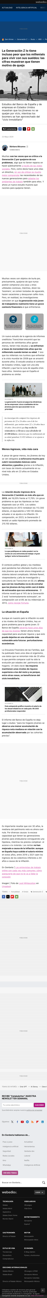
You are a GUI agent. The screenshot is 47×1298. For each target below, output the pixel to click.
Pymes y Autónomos (32, 1255)
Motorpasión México (32, 1281)
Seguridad (7, 1151)
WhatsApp (7, 1165)
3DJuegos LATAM (31, 1271)
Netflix (26, 1160)
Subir (37, 1192)
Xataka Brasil (7, 1274)
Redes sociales (8, 1156)
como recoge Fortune (18, 603)
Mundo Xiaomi (8, 1219)
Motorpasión (29, 1236)
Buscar (44, 1182)
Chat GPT (23, 1087)
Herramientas (29, 1146)
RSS (32, 1121)
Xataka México (8, 1271)
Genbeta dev (29, 1151)
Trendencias (7, 1252)
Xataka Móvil (7, 1208)
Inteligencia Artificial (32, 1165)
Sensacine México (31, 1274)
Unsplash (6, 886)
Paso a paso (7, 1142)
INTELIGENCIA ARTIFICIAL (26, 8)
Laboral (27, 1156)
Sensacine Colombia (31, 1278)
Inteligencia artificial (10, 1146)
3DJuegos (28, 1205)
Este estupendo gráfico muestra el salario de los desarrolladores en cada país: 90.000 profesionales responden (23, 708)
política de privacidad (34, 1110)
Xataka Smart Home (10, 1215)
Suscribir (39, 1105)
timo (4, 1160)
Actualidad (15, 892)
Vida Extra (28, 1208)
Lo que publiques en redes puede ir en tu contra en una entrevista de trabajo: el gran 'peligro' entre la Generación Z (22, 553)
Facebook (20, 129)
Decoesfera (7, 1255)
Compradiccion (8, 1259)
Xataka (5, 1205)
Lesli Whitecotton (27, 883)
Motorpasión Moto (31, 1240)
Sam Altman (9, 39)
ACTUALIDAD (7, 8)
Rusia (33, 39)
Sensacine (28, 1221)
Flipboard (28, 129)
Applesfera (7, 1212)
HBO (40, 39)
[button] (19, 146)
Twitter (24, 129)
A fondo (25, 892)
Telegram (27, 1121)
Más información (37, 1296)
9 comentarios (10, 129)
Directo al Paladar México (12, 1281)
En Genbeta (9, 399)
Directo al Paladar (9, 1236)
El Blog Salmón (29, 1252)
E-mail (33, 129)
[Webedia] (41, 1)
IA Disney (34, 1087)
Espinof (27, 1224)
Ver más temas (10, 1173)
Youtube (22, 1121)
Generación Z (22, 39)
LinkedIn (42, 1121)
